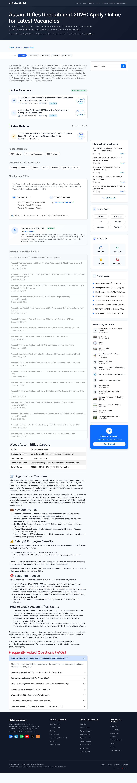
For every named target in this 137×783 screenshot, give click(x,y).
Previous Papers (116, 740)
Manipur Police (104, 348)
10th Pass (100, 216)
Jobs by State (85, 734)
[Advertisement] (109, 105)
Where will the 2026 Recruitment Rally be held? (30, 695)
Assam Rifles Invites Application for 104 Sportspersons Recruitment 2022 (43, 433)
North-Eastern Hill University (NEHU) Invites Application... (107, 159)
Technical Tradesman (34, 154)
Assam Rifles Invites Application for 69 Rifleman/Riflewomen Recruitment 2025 (45, 328)
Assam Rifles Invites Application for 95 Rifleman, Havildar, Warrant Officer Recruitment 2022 (43, 403)
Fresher (55, 55)
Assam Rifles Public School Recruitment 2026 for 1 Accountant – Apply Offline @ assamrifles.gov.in (46, 99)
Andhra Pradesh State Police (109, 380)
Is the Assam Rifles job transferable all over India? (31, 701)
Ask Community (115, 750)
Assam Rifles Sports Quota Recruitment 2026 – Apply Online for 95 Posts (42, 319)
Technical (44, 55)
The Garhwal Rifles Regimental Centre (110, 329)
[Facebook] (11, 736)
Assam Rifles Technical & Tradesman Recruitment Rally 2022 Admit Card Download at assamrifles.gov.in (48, 415)
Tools (98, 3)
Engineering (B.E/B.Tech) (58, 738)
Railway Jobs (122, 3)
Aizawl (75, 168)
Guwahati (24, 168)
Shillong (14, 168)
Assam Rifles (29, 47)
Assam (19, 47)
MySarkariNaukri (17, 3)
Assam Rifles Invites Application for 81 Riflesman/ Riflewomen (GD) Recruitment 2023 (48, 382)
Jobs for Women (85, 745)
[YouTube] (27, 736)
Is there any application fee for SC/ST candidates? (31, 689)
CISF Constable (52, 154)
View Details (80, 101)
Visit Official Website (63, 202)
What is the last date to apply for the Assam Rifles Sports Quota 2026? (39, 658)
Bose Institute (104, 385)
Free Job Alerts (108, 3)
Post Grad (117, 227)
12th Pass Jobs (54, 727)
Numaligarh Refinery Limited (109, 391)
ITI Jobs (52, 731)
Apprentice (33, 55)
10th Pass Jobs (54, 724)
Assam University (105, 411)
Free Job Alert (85, 752)
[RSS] (38, 736)
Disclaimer (117, 764)
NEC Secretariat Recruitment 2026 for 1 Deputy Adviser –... (109, 187)
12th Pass (117, 216)
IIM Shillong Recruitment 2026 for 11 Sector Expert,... (107, 178)
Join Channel (109, 444)
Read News (81, 135)
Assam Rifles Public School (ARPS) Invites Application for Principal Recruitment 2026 (43, 111)
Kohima (55, 168)
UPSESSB (102, 336)
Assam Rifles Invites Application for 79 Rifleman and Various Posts (40, 336)
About (103, 764)
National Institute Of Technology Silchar (111, 398)
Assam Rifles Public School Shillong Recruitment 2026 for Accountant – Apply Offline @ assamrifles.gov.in (48, 275)
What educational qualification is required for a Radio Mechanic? (37, 706)
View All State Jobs (109, 198)
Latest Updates (85, 741)
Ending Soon (66, 55)
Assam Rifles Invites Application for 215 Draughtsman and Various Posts (42, 345)
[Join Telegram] (16, 736)
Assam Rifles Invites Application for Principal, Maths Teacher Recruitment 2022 (45, 425)
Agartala (65, 168)
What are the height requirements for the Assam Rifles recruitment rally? (40, 684)
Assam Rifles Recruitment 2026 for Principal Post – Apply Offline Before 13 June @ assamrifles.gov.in (46, 264)
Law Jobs (52, 741)
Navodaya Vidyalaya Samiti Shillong (109, 355)
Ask (84, 3)
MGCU (101, 342)
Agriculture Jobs (85, 738)
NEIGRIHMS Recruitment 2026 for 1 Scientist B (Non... (107, 168)
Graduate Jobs (54, 745)
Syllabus (113, 736)
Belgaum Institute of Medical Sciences (109, 405)
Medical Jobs (84, 748)
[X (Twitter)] (32, 736)
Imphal (45, 168)
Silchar (35, 168)
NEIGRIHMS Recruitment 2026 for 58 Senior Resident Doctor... (107, 149)
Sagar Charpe (28, 231)
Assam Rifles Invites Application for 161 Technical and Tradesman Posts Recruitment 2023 (47, 372)
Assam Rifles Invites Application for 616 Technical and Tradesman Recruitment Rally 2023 (47, 392)
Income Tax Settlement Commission (112, 374)
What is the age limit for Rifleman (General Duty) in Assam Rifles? (37, 672)
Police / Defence (85, 731)
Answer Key (114, 733)
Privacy (109, 764)
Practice (90, 3)
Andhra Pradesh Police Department (112, 367)
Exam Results (115, 729)
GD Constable (16, 154)
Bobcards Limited (105, 361)
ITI (101, 222)
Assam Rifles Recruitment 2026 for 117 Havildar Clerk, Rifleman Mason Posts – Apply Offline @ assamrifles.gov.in (47, 286)
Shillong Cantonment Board (109, 417)
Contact (125, 764)
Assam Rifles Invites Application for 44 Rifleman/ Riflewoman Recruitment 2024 (45, 362)
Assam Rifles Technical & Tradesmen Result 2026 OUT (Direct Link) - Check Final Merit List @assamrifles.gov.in (45, 134)
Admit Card (114, 726)
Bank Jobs (83, 724)
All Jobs (22, 55)
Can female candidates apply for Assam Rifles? (30, 678)
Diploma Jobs (54, 734)
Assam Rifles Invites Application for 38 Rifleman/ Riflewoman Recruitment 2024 (45, 354)
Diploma (118, 222)
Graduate (100, 227)
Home (78, 3)
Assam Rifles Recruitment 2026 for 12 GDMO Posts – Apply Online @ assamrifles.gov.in (40, 298)
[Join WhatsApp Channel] (22, 736)
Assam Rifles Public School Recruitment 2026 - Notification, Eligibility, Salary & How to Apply (47, 309)
